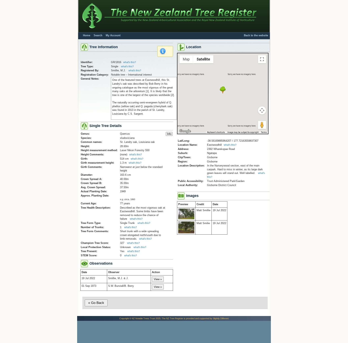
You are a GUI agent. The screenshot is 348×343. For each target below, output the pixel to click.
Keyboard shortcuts (216, 132)
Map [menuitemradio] (186, 59)
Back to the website (256, 35)
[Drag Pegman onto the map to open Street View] (262, 125)
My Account (113, 35)
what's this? (129, 62)
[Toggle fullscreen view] (262, 59)
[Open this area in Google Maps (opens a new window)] (185, 131)
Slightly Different (221, 318)
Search (98, 35)
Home (86, 35)
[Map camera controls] (262, 110)
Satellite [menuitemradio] (203, 59)
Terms (264, 132)
